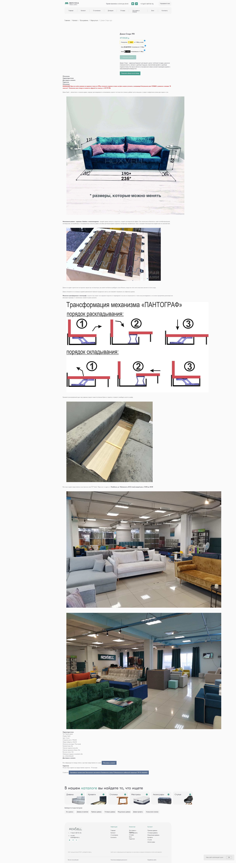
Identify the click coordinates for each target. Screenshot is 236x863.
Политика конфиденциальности (119, 860)
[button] (165, 4)
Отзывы (122, 10)
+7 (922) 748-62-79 (146, 4)
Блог (152, 10)
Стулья (150, 839)
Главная (70, 10)
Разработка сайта (152, 860)
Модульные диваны (153, 835)
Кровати (150, 837)
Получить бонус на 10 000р (130, 73)
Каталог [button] (83, 10)
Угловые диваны (153, 833)
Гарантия (132, 839)
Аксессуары (151, 842)
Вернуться (94, 20)
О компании (96, 10)
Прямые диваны (152, 830)
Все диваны (84, 20)
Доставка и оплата (135, 11)
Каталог (75, 20)
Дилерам (110, 10)
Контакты (165, 10)
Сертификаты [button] (133, 833)
